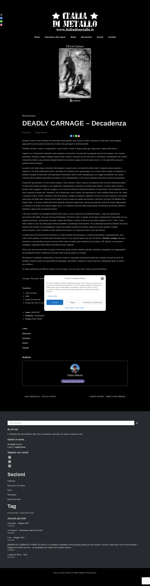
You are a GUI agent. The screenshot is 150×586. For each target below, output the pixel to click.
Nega (73, 302)
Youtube (25, 348)
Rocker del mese (14, 499)
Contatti (112, 37)
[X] (74, 136)
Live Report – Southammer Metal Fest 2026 (25, 530)
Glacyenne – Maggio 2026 (18, 523)
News (73, 37)
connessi (15, 444)
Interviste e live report (55, 37)
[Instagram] (79, 136)
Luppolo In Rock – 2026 (17, 555)
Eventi (100, 37)
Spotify (25, 343)
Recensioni (86, 37)
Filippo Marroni (41, 132)
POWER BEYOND (13, 513)
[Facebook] (71, 136)
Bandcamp (26, 333)
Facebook (26, 338)
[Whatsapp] (76, 136)
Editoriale (11, 481)
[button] (102, 278)
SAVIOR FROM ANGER (27, 513)
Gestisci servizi (52, 296)
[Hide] (1, 28)
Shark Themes (79, 573)
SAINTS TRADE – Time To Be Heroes (107, 397)
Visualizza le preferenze (92, 302)
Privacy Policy (69, 307)
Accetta (55, 302)
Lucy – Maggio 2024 (16, 537)
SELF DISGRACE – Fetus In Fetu (40, 397)
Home (37, 37)
